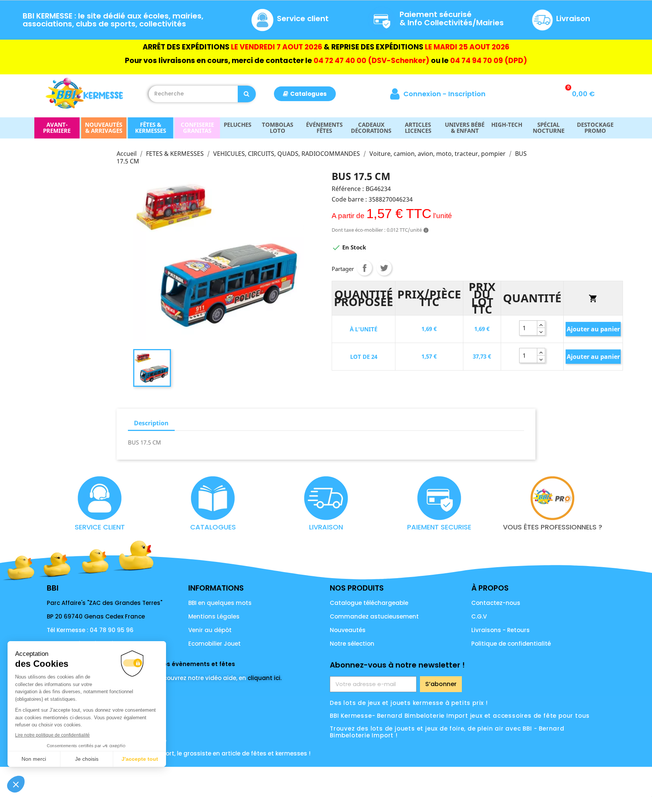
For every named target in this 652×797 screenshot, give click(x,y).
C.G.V (479, 616)
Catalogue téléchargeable (369, 603)
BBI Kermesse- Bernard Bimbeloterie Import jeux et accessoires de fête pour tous (460, 716)
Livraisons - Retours (500, 630)
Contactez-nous (495, 603)
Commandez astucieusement (374, 616)
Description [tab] (151, 423)
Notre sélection (352, 644)
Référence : (348, 188)
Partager (364, 267)
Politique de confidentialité (511, 644)
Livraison (573, 18)
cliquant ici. (264, 678)
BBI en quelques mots (220, 603)
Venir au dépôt (210, 630)
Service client (303, 18)
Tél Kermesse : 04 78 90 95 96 (90, 630)
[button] (305, 93)
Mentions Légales (214, 616)
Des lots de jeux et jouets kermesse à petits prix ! (409, 703)
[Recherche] (247, 94)
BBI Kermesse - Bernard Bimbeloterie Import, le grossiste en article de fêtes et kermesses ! (179, 753)
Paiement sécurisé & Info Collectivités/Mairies (452, 18)
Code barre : (349, 199)
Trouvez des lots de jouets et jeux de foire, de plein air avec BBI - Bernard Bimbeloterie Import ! (447, 732)
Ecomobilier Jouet (214, 644)
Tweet (384, 267)
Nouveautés (348, 630)
